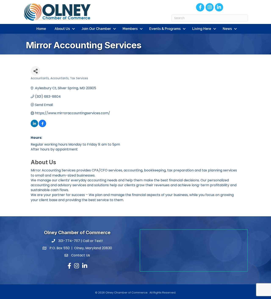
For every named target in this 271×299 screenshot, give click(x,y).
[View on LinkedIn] (34, 126)
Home (41, 29)
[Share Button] (35, 71)
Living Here (201, 29)
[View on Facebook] (42, 126)
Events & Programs (165, 29)
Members (130, 29)
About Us (62, 29)
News (227, 29)
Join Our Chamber (96, 29)
